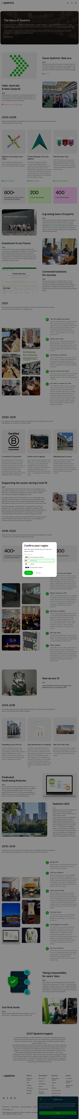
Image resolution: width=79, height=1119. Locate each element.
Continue (28, 573)
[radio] (39, 557)
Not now (38, 573)
